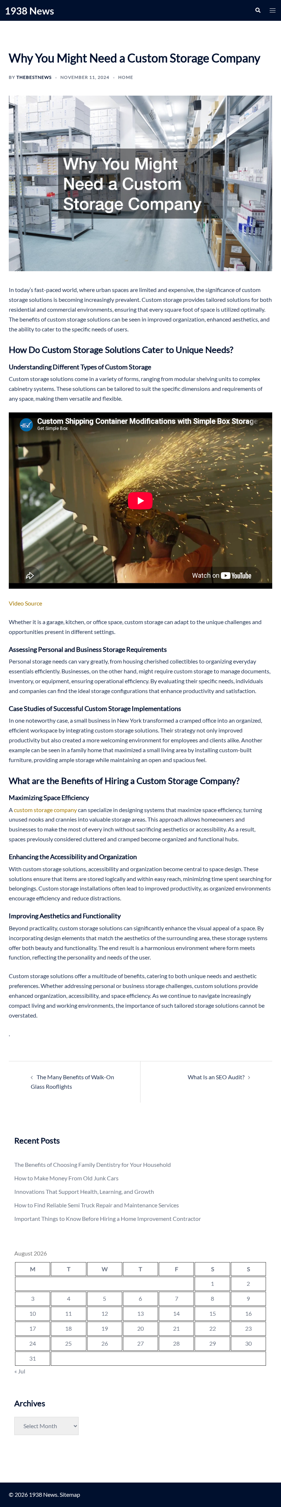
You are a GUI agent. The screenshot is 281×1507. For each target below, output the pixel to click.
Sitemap (70, 1494)
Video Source (25, 603)
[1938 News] (29, 10)
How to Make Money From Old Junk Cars (66, 1178)
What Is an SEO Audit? (216, 1076)
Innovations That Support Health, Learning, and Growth (84, 1191)
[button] (258, 10)
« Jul (19, 1371)
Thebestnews (34, 77)
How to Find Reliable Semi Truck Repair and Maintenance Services (96, 1205)
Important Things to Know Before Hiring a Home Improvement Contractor (107, 1218)
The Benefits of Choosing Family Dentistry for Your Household (92, 1164)
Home (125, 77)
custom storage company (45, 809)
